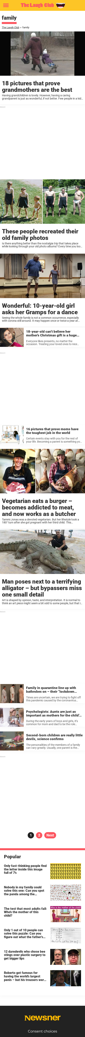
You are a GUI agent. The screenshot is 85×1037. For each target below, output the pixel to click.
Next (50, 835)
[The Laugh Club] (42, 5)
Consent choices (42, 1031)
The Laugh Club (10, 27)
